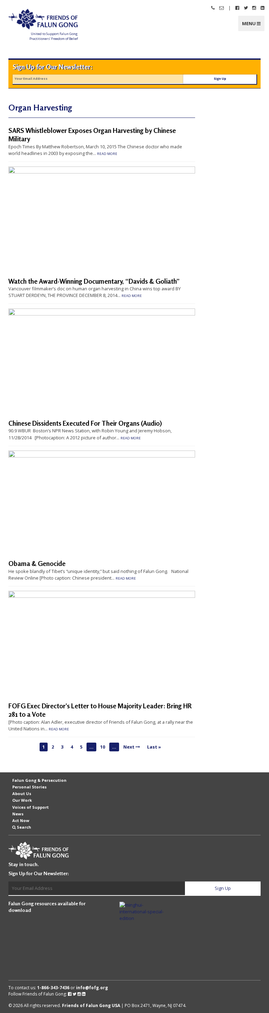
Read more (107, 153)
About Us (21, 793)
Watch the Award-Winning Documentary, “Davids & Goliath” (94, 281)
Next (129, 747)
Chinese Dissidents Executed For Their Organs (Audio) (85, 423)
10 (102, 747)
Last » (154, 747)
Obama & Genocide (36, 563)
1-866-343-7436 (53, 988)
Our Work (22, 800)
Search (24, 827)
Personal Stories (29, 786)
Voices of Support (30, 806)
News (17, 813)
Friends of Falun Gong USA (91, 1005)
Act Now (20, 820)
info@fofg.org (92, 988)
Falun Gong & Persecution (39, 780)
